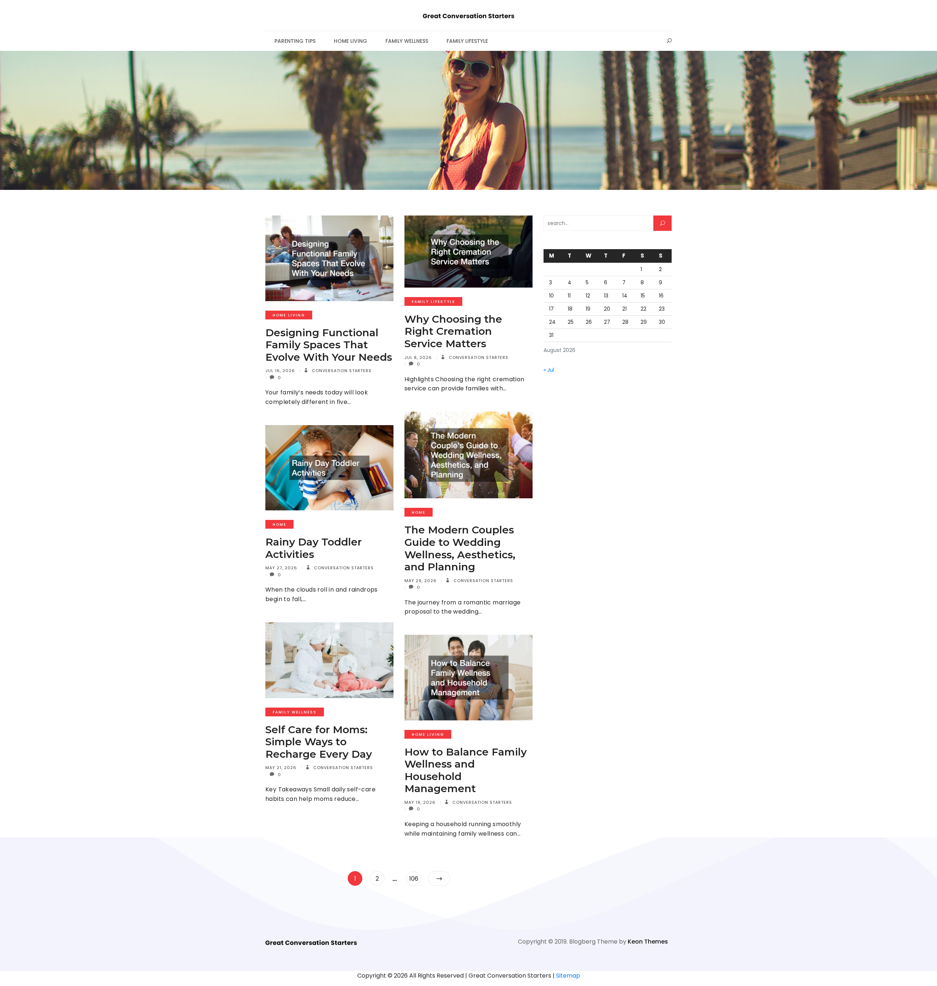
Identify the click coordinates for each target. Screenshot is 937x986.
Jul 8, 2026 (418, 357)
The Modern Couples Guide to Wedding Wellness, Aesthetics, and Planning (459, 548)
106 (415, 878)
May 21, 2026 (280, 768)
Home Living (350, 41)
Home (418, 512)
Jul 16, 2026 (280, 371)
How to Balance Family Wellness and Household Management (465, 770)
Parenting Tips (295, 41)
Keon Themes (648, 941)
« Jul (549, 370)
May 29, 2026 (420, 581)
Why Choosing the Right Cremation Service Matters (453, 331)
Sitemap (568, 975)
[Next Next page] (439, 878)
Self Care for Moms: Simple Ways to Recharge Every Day (318, 741)
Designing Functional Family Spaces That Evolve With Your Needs (328, 344)
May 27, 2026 (281, 568)
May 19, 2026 (420, 802)
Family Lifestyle (467, 41)
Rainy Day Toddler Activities (313, 548)
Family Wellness (406, 41)
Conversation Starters (341, 371)
